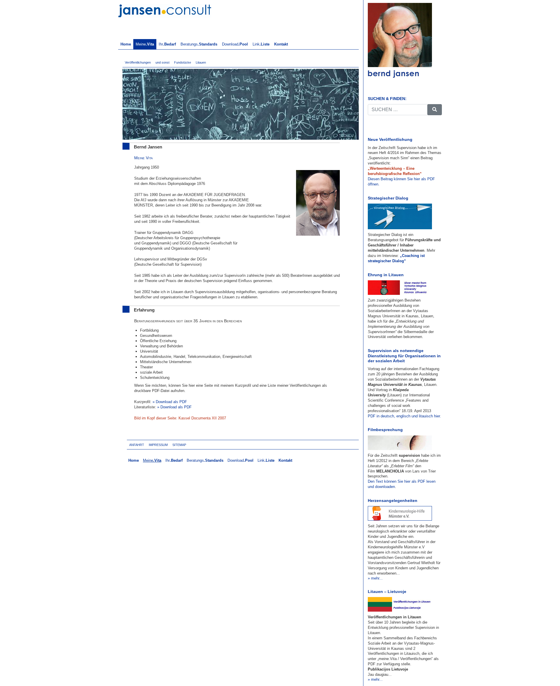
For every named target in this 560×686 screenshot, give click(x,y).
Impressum (158, 445)
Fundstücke (182, 62)
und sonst (162, 62)
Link (261, 44)
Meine (145, 44)
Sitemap (179, 445)
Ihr (167, 44)
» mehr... (375, 578)
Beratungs (199, 44)
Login (196, 445)
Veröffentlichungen (138, 62)
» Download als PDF (170, 402)
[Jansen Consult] (164, 10)
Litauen (201, 62)
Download (235, 44)
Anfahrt (136, 445)
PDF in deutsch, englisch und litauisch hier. (404, 416)
